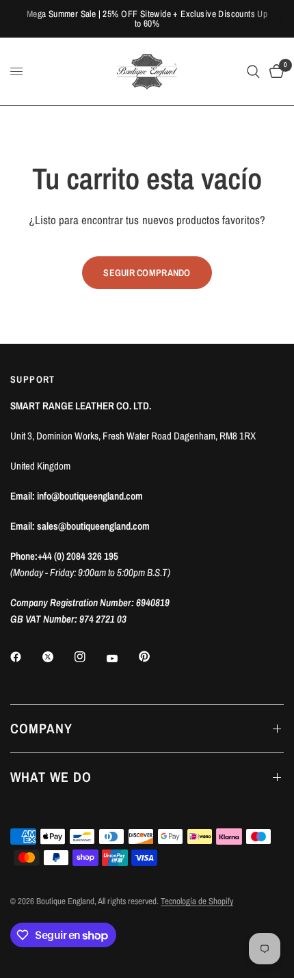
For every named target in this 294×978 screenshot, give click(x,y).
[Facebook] (25, 657)
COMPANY (41, 728)
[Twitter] (57, 657)
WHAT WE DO (51, 777)
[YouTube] (122, 658)
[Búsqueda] (253, 71)
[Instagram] (90, 657)
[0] (274, 71)
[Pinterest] (154, 656)
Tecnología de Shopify (197, 901)
